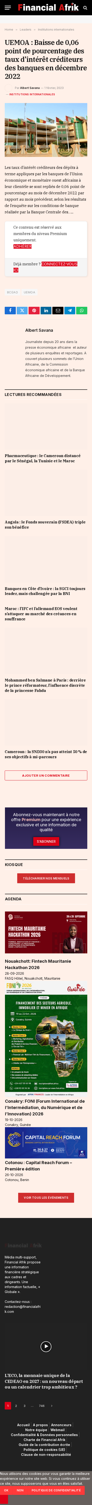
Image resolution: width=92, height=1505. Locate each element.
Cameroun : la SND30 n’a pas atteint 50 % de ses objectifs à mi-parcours (46, 754)
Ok (6, 1490)
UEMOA (29, 292)
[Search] (84, 7)
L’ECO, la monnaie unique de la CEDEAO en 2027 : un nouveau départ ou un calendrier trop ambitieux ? (44, 1381)
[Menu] (8, 7)
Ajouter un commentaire (46, 775)
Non (20, 1490)
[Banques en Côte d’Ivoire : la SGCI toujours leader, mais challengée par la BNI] (46, 559)
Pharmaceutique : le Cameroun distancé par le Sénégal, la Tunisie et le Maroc (42, 458)
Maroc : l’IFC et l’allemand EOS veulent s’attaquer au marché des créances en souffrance (41, 613)
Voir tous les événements (46, 1197)
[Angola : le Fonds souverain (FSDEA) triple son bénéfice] (46, 493)
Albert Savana (30, 88)
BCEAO (12, 292)
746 (42, 1406)
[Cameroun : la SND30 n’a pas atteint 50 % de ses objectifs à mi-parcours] (46, 722)
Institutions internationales (32, 94)
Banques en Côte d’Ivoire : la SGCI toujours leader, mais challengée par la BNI (45, 591)
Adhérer (22, 246)
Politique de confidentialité (56, 1490)
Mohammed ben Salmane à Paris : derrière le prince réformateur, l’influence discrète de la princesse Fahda (45, 685)
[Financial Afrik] (48, 7)
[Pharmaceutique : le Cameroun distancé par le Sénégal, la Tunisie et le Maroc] (46, 426)
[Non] (4, 1499)
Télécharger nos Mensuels (46, 878)
